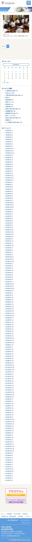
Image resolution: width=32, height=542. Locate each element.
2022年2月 (8, 252)
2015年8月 (8, 428)
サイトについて (25, 520)
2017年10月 (8, 369)
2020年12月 (8, 284)
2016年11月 (8, 394)
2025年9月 (8, 155)
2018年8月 (8, 347)
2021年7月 (8, 268)
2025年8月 (8, 157)
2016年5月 (8, 408)
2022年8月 (8, 238)
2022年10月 (8, 234)
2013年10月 (8, 471)
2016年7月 (8, 403)
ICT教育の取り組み (10, 90)
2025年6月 (8, 162)
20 (16, 76)
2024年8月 (8, 184)
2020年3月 (8, 304)
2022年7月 (8, 241)
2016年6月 (8, 405)
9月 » (7, 82)
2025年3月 (8, 169)
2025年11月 (8, 150)
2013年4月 (8, 480)
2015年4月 (8, 437)
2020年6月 (8, 297)
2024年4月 (8, 193)
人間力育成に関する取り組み (12, 95)
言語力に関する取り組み (11, 117)
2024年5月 (8, 191)
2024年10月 (8, 180)
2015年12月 (8, 419)
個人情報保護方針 (13, 520)
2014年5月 (8, 462)
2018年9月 (8, 345)
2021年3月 (8, 277)
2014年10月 (8, 451)
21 (19, 76)
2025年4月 (8, 166)
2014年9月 (8, 453)
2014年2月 (8, 466)
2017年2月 (8, 387)
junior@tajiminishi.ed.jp (13, 535)
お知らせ (7, 93)
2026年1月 (8, 146)
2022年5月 (8, 245)
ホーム (3, 514)
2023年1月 (8, 227)
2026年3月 (8, 141)
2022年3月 (8, 250)
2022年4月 (8, 247)
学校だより (8, 102)
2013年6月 (8, 475)
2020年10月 (8, 288)
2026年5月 (8, 137)
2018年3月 (8, 358)
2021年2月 (8, 279)
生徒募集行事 (8, 111)
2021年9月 (8, 263)
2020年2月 (8, 306)
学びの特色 (17, 514)
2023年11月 (8, 205)
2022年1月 (8, 254)
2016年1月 (8, 417)
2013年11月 (8, 469)
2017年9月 (8, 372)
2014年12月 (8, 446)
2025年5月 (8, 164)
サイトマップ (26, 522)
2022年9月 (8, 236)
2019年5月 (8, 326)
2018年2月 (8, 360)
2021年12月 (8, 257)
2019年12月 (8, 311)
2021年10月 (8, 261)
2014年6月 (8, 460)
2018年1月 (8, 363)
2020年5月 (8, 299)
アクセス (27, 516)
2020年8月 (8, 293)
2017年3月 (8, 385)
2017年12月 (8, 365)
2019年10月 (8, 315)
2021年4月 (8, 275)
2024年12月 (8, 175)
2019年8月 (8, 320)
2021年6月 (8, 270)
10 (4, 74)
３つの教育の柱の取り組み (12, 122)
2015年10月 (8, 424)
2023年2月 (8, 225)
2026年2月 (8, 144)
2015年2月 (8, 442)
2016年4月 (8, 410)
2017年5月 (8, 381)
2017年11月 (8, 367)
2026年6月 (8, 135)
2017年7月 (8, 376)
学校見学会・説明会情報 (8, 516)
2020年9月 (8, 290)
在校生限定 (8, 99)
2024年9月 (8, 182)
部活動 (7, 120)
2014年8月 (8, 455)
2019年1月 (8, 336)
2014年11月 (8, 448)
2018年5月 (8, 354)
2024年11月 (8, 178)
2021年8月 (8, 266)
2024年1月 (8, 200)
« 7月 (3, 82)
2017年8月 (8, 374)
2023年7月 (8, 214)
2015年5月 (8, 435)
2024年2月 (8, 198)
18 (8, 76)
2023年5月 (8, 218)
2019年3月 (8, 331)
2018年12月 (8, 338)
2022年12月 (8, 229)
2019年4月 (8, 329)
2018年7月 (8, 349)
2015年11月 (8, 421)
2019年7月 (8, 322)
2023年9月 (8, 209)
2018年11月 (8, 340)
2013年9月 (8, 473)
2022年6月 (8, 243)
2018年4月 (8, 356)
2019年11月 (8, 313)
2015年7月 (8, 430)
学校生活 (7, 104)
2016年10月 (8, 396)
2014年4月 (8, 464)
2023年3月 (8, 223)
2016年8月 (8, 401)
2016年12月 (8, 392)
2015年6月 (8, 433)
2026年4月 (8, 139)
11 (8, 74)
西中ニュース (8, 115)
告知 (6, 97)
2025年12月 (8, 148)
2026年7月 (8, 132)
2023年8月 (8, 211)
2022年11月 (8, 232)
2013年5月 (8, 478)
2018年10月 (8, 342)
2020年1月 (8, 308)
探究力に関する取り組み (11, 108)
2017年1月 (8, 390)
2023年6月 (8, 216)
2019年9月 (8, 317)
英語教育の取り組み (10, 113)
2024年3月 (8, 196)
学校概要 (9, 514)
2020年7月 (8, 295)
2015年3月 (8, 439)
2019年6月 (8, 324)
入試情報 (20, 516)
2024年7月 (8, 186)
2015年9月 (8, 426)
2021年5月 (8, 272)
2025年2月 (8, 171)
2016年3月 (8, 412)
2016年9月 (8, 399)
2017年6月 (8, 378)
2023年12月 (8, 202)
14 (19, 74)
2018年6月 (8, 351)
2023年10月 (8, 207)
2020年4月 (8, 302)
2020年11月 (8, 286)
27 (16, 78)
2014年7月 (8, 457)
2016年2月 (8, 414)
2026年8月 (8, 130)
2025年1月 (8, 173)
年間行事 (7, 106)
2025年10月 (8, 153)
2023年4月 (8, 220)
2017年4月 (8, 383)
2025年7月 (8, 159)
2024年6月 (8, 189)
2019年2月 (8, 333)
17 (4, 76)
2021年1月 (8, 281)
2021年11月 (8, 259)
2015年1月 (8, 444)
